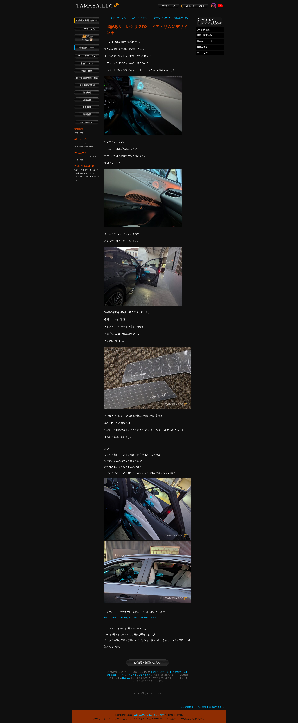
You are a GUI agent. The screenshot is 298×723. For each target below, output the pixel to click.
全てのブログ (144, 675)
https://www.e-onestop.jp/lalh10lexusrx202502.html (130, 617)
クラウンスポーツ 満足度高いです (171, 17)
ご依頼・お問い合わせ (194, 6)
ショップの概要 (185, 707)
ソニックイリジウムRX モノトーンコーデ (127, 17)
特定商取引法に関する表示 (211, 707)
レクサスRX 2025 (178, 672)
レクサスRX (131, 675)
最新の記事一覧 (204, 35)
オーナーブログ (168, 6)
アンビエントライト (116, 675)
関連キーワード (204, 41)
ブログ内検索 (203, 29)
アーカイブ (202, 53)
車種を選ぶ (202, 47)
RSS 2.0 (126, 678)
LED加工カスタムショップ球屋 (149, 715)
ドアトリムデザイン (160, 672)
